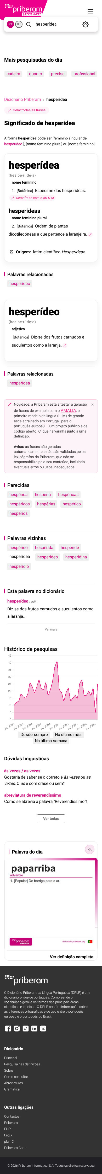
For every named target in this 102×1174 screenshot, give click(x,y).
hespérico (72, 503)
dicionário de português (26, 998)
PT (11, 24)
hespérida (44, 547)
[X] (43, 1031)
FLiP (7, 1129)
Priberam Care (14, 1148)
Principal (10, 1058)
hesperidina (76, 556)
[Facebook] (8, 1031)
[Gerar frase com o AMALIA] (90, 234)
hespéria (43, 494)
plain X (9, 1142)
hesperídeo (19, 283)
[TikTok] (26, 1031)
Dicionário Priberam (22, 99)
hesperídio (19, 566)
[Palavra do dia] (89, 849)
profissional (84, 73)
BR (19, 24)
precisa (58, 73)
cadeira (13, 73)
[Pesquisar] (28, 24)
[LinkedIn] (34, 1031)
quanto (35, 73)
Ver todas (51, 819)
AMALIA (68, 410)
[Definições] (85, 24)
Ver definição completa (71, 956)
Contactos (12, 1117)
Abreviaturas (13, 1083)
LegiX (8, 1135)
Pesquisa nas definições (22, 1064)
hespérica (18, 494)
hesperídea (19, 383)
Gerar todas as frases (29, 110)
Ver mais (51, 629)
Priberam (11, 1123)
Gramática (12, 1089)
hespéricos (19, 503)
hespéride (70, 547)
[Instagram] (17, 1031)
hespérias (46, 503)
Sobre (8, 1071)
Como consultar (16, 1077)
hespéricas (68, 494)
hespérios (18, 513)
